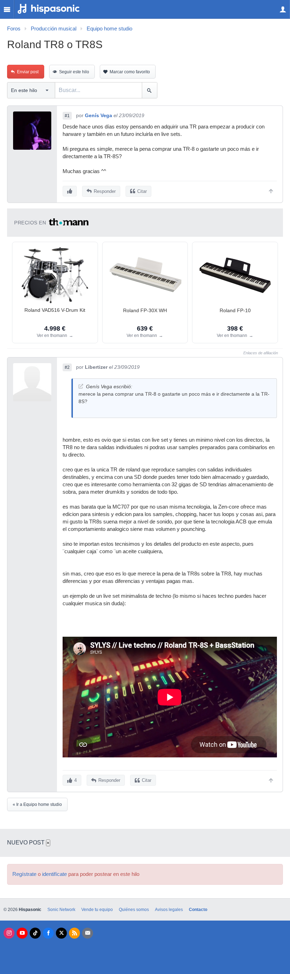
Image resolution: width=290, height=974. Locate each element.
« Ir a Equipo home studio (37, 804)
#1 (67, 115)
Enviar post (28, 71)
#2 (67, 367)
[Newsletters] (87, 933)
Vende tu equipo (97, 909)
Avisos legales (169, 909)
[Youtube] (22, 933)
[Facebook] (48, 933)
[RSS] (74, 933)
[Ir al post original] (81, 386)
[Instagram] (9, 933)
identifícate (54, 874)
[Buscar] (149, 90)
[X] (61, 933)
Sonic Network (61, 909)
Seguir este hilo (74, 71)
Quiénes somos (134, 909)
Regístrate (24, 874)
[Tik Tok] (35, 933)
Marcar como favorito (130, 71)
